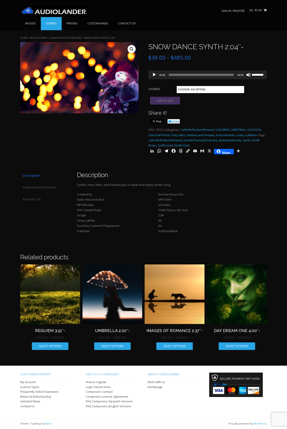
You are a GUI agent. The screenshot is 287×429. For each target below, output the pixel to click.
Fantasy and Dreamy (201, 135)
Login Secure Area (98, 387)
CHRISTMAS (238, 130)
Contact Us (27, 406)
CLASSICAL (254, 130)
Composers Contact (99, 392)
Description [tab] (31, 175)
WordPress (260, 423)
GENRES (51, 23)
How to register (96, 382)
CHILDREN (222, 130)
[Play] (154, 75)
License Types (29, 387)
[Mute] (248, 75)
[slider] (258, 74)
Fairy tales (178, 135)
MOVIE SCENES (38, 37)
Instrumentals (225, 135)
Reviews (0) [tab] (31, 199)
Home (24, 37)
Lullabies (251, 135)
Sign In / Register (233, 11)
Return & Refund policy (35, 397)
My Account (28, 382)
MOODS (30, 23)
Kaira (48, 423)
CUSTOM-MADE (97, 23)
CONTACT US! (127, 23)
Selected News (30, 401)
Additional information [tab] (39, 187)
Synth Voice (182, 145)
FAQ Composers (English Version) (108, 406)
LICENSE (154, 89)
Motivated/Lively (230, 140)
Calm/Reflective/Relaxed (65, 37)
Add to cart (165, 100)
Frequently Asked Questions (39, 392)
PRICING (72, 23)
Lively (240, 135)
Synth (246, 140)
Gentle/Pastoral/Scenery (200, 140)
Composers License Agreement (107, 397)
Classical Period (159, 135)
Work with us (156, 382)
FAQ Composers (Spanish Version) (109, 401)
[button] (132, 49)
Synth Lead (165, 145)
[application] (207, 74)
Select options (50, 346)
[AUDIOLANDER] (53, 11)
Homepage (155, 387)
